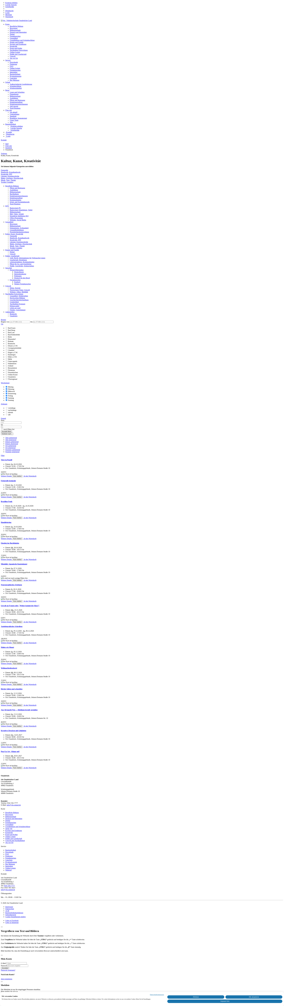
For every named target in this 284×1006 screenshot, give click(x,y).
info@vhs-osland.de (14, 805)
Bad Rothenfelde (14, 335)
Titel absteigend (10, 440)
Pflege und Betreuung (17, 100)
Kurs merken (17, 476)
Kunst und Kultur (16, 48)
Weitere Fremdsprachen (22, 284)
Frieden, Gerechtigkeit (17, 310)
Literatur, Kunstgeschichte (10, 176)
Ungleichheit (14, 302)
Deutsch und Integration (18, 32)
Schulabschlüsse (15, 86)
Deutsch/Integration (17, 270)
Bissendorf (12, 339)
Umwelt (12, 56)
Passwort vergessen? (8, 970)
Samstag (11, 398)
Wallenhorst (12, 364)
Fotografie (4, 170)
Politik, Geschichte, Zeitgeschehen (22, 266)
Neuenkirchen (13, 372)
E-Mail (3, 963)
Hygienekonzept (15, 76)
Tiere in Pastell (6, 460)
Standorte (13, 116)
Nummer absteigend (12, 452)
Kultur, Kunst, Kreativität (14, 234)
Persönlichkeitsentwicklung (19, 232)
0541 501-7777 (9, 886)
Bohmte (11, 341)
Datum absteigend (11, 444)
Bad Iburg (11, 330)
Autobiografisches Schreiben (11, 626)
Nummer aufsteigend (12, 450)
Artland (10, 366)
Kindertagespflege (16, 102)
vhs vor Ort (14, 58)
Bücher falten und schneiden (11, 689)
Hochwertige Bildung (17, 298)
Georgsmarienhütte (14, 348)
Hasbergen (12, 355)
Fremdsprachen (15, 36)
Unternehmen (14, 114)
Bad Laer (11, 332)
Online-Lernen (15, 52)
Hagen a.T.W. (13, 352)
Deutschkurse (19, 272)
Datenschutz (9, 909)
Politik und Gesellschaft (18, 54)
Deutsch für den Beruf (22, 278)
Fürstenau (11, 370)
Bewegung (13, 28)
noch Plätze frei (9, 429)
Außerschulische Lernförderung (21, 84)
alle (9, 415)
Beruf (7, 90)
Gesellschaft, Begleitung (18, 260)
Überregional (12, 379)
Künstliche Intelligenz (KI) (19, 216)
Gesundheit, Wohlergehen (19, 296)
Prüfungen (18, 276)
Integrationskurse (20, 274)
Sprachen (8, 268)
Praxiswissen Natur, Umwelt (20, 290)
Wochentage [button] (5, 383)
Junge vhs (8, 829)
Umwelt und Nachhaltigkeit (15, 841)
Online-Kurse (13, 375)
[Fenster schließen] (2, 981)
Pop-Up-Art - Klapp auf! (10, 751)
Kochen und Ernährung (18, 44)
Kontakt (4, 140)
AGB (7, 911)
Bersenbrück (12, 368)
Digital (12, 34)
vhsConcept (14, 106)
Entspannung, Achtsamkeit (19, 228)
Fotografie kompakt (8, 481)
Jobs (11, 122)
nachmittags (12, 410)
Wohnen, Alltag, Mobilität (19, 292)
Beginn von (5, 322)
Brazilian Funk (6, 501)
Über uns (8, 110)
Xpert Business (15, 108)
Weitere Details (6, 476)
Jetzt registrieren (6, 979)
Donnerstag (12, 393)
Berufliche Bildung (16, 26)
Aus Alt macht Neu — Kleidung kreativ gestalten (19, 710)
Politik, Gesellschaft (12, 256)
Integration (13, 72)
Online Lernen (10, 837)
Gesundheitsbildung (17, 230)
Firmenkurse (14, 94)
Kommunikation (15, 200)
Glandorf (11, 350)
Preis (2, 420)
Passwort (4, 966)
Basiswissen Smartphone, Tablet (21, 210)
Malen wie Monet (7, 647)
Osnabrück (13, 316)
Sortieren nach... (7, 434)
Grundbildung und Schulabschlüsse (22, 40)
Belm (10, 337)
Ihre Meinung (14, 80)
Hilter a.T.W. (12, 357)
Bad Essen (11, 328)
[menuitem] (7, 13)
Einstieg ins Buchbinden (10, 543)
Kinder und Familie (16, 42)
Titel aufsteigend (11, 438)
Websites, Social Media (18, 220)
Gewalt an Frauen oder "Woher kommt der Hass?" (20, 606)
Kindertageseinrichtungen (19, 104)
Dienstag (11, 389)
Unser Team (14, 120)
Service (8, 60)
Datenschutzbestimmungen (157, 994)
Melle (10, 359)
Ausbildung (14, 98)
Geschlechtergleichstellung (19, 300)
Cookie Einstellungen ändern (15, 917)
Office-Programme (16, 218)
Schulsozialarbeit (16, 88)
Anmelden (5, 968)
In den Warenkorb (29, 476)
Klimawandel (14, 306)
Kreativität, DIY (6, 174)
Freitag (10, 396)
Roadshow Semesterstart (18, 118)
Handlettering (6, 522)
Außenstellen (10, 312)
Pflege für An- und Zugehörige (20, 264)
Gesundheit (14, 38)
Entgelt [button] (3, 418)
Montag (10, 387)
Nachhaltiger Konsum (17, 304)
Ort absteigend (10, 448)
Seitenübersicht (10, 915)
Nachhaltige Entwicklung (19, 50)
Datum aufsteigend (12, 442)
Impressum (9, 907)
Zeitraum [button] (4, 404)
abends (10, 412)
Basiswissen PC (15, 208)
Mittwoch (11, 391)
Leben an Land (15, 308)
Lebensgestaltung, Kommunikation (22, 262)
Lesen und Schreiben (17, 92)
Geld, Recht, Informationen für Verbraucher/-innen (27, 258)
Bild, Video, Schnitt (17, 214)
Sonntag (11, 400)
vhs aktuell (13, 112)
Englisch (17, 282)
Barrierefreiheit (15, 74)
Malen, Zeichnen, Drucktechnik (12, 178)
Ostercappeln (12, 361)
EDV (7, 206)
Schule (7, 82)
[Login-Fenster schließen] (2, 955)
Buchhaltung (14, 194)
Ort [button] (2, 324)
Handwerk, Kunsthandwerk (10, 172)
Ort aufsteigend (10, 446)
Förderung (13, 64)
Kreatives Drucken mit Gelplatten (13, 731)
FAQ (11, 66)
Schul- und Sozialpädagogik (20, 202)
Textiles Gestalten (7, 182)
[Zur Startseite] (16, 20)
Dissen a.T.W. (13, 346)
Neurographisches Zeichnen (11, 585)
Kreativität (13, 46)
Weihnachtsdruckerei (9, 668)
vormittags (11, 408)
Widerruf (8, 870)
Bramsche (13, 314)
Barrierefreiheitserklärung (14, 913)
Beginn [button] (3, 320)
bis (32, 322)
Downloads (14, 62)
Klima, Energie (15, 288)
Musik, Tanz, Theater (8, 180)
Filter (3, 455)
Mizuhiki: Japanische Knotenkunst (14, 564)
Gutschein (13, 78)
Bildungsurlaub (15, 30)
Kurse (7, 24)
